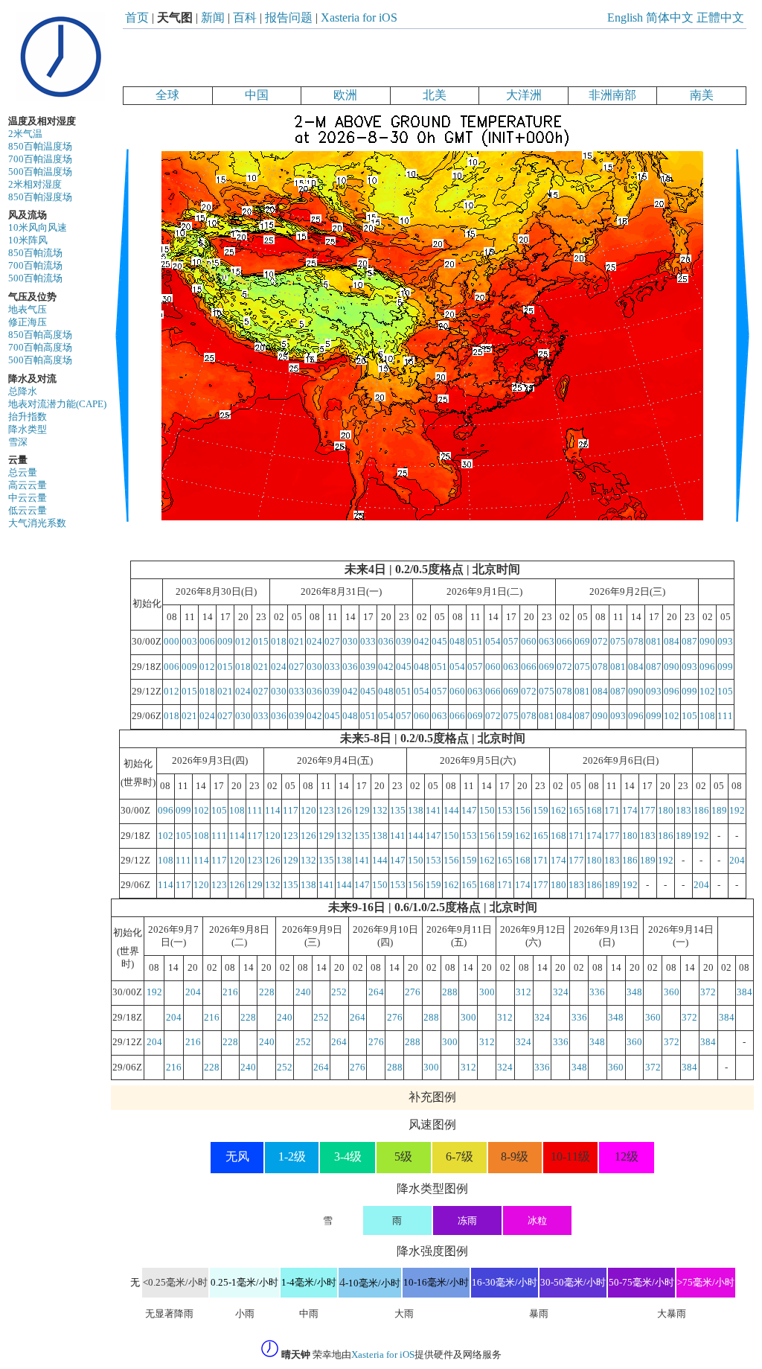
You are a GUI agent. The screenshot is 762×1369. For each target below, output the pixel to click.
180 (665, 810)
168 (594, 810)
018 (278, 641)
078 (636, 641)
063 (546, 641)
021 (296, 641)
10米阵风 (28, 240)
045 (439, 641)
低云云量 (27, 510)
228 (267, 992)
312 (523, 992)
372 (708, 992)
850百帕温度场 (40, 146)
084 (671, 641)
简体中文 (670, 17)
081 (654, 641)
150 (487, 810)
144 (451, 810)
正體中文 (720, 17)
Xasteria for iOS (359, 17)
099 (725, 667)
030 (350, 641)
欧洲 (345, 95)
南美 (702, 95)
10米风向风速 (37, 228)
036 (386, 641)
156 (523, 810)
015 (261, 641)
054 (493, 641)
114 (273, 810)
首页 (137, 17)
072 (600, 641)
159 (540, 810)
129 (362, 810)
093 (725, 641)
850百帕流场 (35, 253)
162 (558, 810)
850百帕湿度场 (40, 197)
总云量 (22, 472)
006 (207, 641)
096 (707, 667)
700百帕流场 (35, 266)
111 (725, 716)
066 (564, 641)
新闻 (213, 17)
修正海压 (27, 322)
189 (719, 810)
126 (344, 810)
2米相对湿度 (35, 184)
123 (326, 810)
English (625, 17)
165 (576, 810)
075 (618, 641)
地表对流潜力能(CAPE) (57, 404)
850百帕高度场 (40, 335)
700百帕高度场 (40, 347)
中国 (257, 95)
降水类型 (27, 429)
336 (597, 992)
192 (737, 810)
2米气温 (25, 134)
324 (561, 992)
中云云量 (27, 498)
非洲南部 (612, 95)
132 (380, 810)
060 (529, 641)
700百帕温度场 (40, 159)
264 (376, 992)
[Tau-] (122, 554)
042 (421, 641)
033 (368, 641)
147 (469, 810)
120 (308, 810)
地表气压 (27, 309)
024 (314, 641)
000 (171, 641)
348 (634, 992)
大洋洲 (524, 95)
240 (303, 992)
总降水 (22, 391)
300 (487, 992)
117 (290, 810)
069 (582, 641)
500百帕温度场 (40, 172)
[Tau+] (742, 554)
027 (332, 641)
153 (505, 810)
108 (707, 716)
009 (225, 641)
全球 (167, 95)
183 (683, 810)
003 (189, 641)
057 (511, 641)
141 (433, 810)
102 (707, 691)
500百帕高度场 (40, 360)
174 (630, 810)
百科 (245, 17)
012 (243, 641)
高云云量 (27, 485)
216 (230, 992)
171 (612, 810)
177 (648, 810)
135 (398, 810)
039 (404, 641)
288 (450, 992)
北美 (434, 95)
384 (744, 992)
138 (415, 810)
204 (737, 860)
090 (707, 641)
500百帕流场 (35, 278)
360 (671, 992)
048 (457, 641)
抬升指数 (27, 417)
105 (725, 691)
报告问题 (289, 17)
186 (701, 810)
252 (339, 992)
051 (475, 641)
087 (689, 641)
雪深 (18, 442)
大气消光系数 (37, 523)
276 (412, 992)
